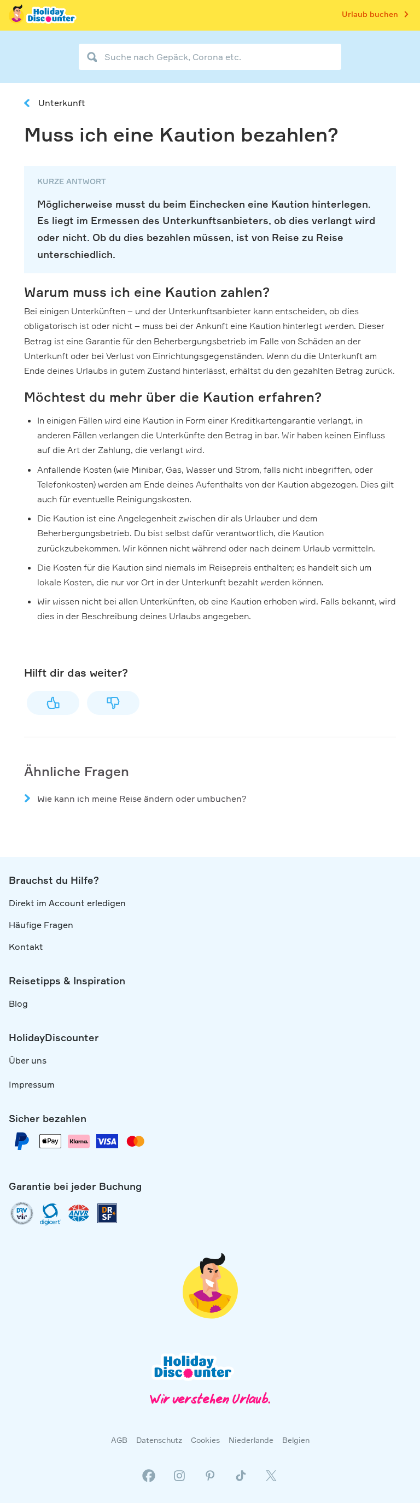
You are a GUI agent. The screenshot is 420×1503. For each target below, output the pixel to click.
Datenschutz (159, 1440)
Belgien (296, 1440)
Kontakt (26, 946)
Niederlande (251, 1440)
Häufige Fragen (41, 924)
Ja (53, 703)
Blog (18, 1003)
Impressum (32, 1084)
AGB (119, 1440)
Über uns (27, 1060)
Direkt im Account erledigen (67, 902)
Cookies (205, 1440)
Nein (113, 703)
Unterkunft (61, 102)
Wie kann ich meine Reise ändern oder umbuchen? (142, 798)
